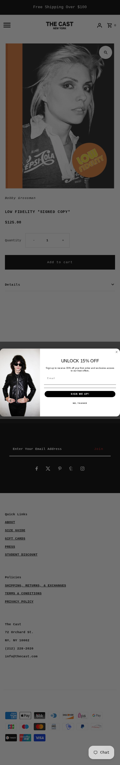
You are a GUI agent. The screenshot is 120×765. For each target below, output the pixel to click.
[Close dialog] (117, 352)
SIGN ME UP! (80, 394)
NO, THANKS (80, 403)
